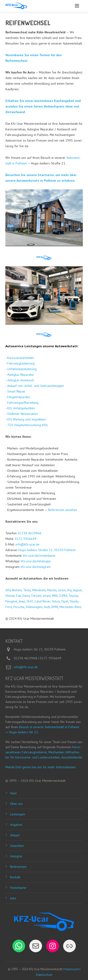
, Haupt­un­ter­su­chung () (27, 425)
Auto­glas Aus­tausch (20, 380)
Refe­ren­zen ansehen (62, 510)
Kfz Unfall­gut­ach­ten (21, 408)
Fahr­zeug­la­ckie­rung (21, 363)
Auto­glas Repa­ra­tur (20, 374)
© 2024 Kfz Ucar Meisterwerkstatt (29, 618)
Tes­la (27, 590)
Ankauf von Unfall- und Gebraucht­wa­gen (35, 386)
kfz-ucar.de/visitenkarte (39, 555)
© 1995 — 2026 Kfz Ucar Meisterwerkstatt (35, 780)
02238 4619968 (29, 533)
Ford (8, 607)
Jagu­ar (77, 590)
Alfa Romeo (13, 590)
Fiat (18, 596)
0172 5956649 (25, 539)
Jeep (22, 601)
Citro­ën (36, 596)
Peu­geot (11, 601)
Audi (47, 607)
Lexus (62, 590)
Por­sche (18, 607)
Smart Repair (16, 391)
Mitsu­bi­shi (39, 590)
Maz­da (52, 590)
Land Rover (42, 601)
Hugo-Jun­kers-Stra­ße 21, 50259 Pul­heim (47, 550)
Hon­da (10, 596)
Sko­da (74, 601)
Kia (69, 590)
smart (46, 596)
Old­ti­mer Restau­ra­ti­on (22, 414)
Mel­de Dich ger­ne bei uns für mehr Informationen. (40, 767)
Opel (64, 601)
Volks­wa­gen (34, 607)
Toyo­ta (73, 596)
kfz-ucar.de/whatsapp (36, 561)
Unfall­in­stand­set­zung (22, 369)
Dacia (26, 596)
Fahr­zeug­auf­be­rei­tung (22, 402)
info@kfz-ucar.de (27, 544)
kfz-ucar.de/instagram (36, 567)
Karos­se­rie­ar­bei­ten (20, 358)
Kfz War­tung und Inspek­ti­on (26, 419)
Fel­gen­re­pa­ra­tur (18, 397)
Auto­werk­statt (66, 346)
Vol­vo (56, 601)
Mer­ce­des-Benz (70, 607)
